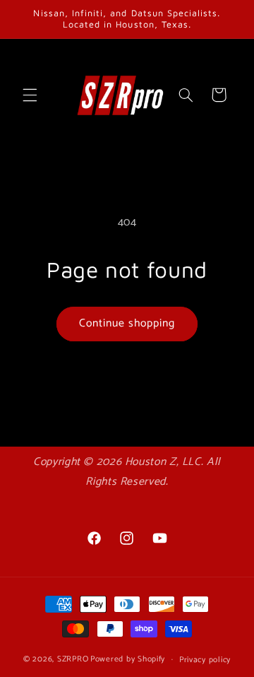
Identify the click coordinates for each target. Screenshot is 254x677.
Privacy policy (205, 659)
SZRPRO (72, 659)
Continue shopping (127, 323)
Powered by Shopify (127, 659)
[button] (29, 94)
